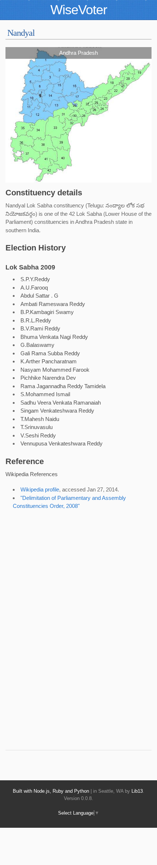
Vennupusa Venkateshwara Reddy (61, 443)
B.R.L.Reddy (35, 320)
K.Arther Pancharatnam (48, 361)
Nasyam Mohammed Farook (54, 370)
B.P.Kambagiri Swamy (47, 312)
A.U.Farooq (34, 287)
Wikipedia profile (39, 489)
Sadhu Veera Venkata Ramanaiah (60, 402)
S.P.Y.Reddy (35, 279)
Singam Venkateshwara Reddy (57, 410)
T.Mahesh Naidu (39, 419)
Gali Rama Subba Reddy (50, 353)
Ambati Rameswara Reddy (52, 304)
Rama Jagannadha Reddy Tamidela (63, 386)
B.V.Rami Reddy (40, 328)
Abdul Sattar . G (39, 295)
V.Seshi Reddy (38, 435)
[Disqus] (71, 641)
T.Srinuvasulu (36, 427)
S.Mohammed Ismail (45, 394)
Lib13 (137, 791)
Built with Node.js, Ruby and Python (51, 791)
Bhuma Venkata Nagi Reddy (54, 337)
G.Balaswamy (37, 345)
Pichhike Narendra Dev (48, 378)
